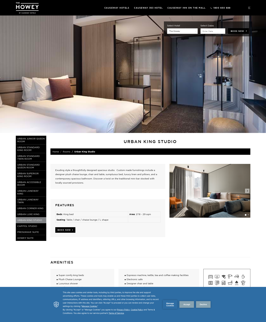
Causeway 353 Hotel (148, 8)
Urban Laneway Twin (28, 201)
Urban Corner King (30, 208)
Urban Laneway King (28, 192)
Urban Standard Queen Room (28, 166)
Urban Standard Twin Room (28, 157)
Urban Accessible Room (29, 183)
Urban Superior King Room (28, 174)
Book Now (237, 31)
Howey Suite (25, 238)
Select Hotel (173, 25)
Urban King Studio (29, 220)
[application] (133, 304)
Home (56, 151)
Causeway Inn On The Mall (186, 8)
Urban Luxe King (28, 214)
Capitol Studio (27, 226)
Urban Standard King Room (28, 148)
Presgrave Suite (28, 232)
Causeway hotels (116, 8)
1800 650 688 (221, 8)
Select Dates (207, 25)
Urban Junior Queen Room (31, 140)
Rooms (66, 151)
